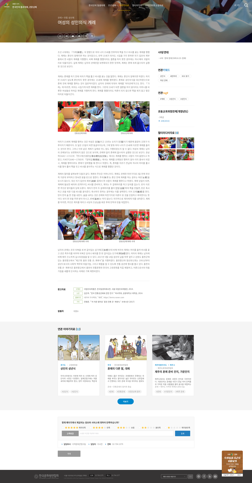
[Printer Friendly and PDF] (72, 37)
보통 (133, 427)
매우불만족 (186, 427)
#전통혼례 (121, 391)
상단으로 (238, 477)
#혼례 (111, 391)
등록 (182, 433)
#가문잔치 (168, 391)
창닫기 (239, 475)
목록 (69, 453)
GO (190, 476)
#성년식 (172, 99)
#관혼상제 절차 (134, 391)
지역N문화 (8, 5)
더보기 (125, 401)
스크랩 (60, 36)
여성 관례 (163, 80)
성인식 (162, 76)
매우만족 (82, 427)
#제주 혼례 (180, 391)
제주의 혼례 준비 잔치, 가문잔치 (172, 372)
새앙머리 (173, 76)
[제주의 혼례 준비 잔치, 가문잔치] (173, 347)
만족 (108, 427)
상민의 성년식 (68, 368)
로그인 (237, 5)
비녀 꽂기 (185, 76)
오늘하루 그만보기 (228, 475)
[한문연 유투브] (215, 478)
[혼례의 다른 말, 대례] (126, 347)
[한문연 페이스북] (204, 478)
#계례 (162, 99)
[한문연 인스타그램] (198, 478)
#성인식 (183, 99)
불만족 (158, 427)
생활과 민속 (24, 6)
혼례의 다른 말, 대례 (119, 368)
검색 (246, 5)
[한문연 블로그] (209, 478)
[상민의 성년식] (78, 347)
